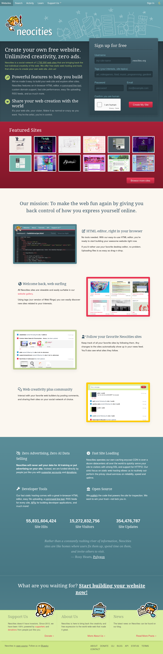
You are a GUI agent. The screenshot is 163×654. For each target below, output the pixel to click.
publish (94, 495)
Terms (145, 645)
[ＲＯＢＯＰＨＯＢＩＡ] (143, 144)
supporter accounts (51, 472)
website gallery (25, 293)
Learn (41, 3)
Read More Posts (145, 635)
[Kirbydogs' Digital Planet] (143, 163)
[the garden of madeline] (94, 163)
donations (72, 472)
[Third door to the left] (119, 144)
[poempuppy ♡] (69, 144)
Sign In (150, 3)
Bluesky (45, 645)
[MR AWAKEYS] (20, 163)
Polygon (99, 557)
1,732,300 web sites (46, 62)
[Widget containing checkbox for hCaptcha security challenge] (108, 105)
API (126, 645)
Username (100, 55)
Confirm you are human (107, 96)
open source (22, 645)
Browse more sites (140, 180)
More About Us (95, 635)
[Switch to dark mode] (159, 3)
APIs (33, 502)
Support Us (53, 3)
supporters (40, 626)
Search (18, 3)
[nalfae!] (119, 163)
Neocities (9, 645)
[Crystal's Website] (45, 163)
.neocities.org (139, 60)
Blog (119, 645)
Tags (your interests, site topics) (111, 68)
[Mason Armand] (20, 144)
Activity (30, 3)
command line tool (71, 85)
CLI (112, 645)
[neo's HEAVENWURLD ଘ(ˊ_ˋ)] (94, 144)
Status (135, 645)
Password (100, 82)
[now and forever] (69, 163)
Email (130, 82)
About (94, 645)
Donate (48, 635)
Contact (95, 649)
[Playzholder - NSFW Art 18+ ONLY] (45, 144)
